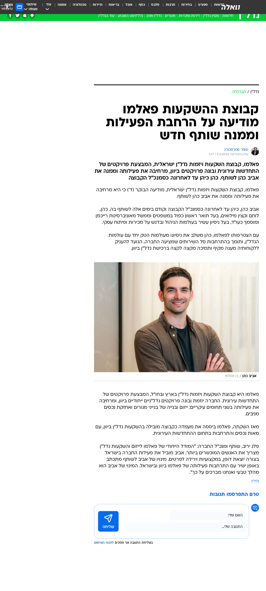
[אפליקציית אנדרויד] (32, 15)
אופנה (62, 4)
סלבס (155, 4)
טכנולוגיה (80, 4)
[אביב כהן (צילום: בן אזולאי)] (176, 321)
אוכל (128, 4)
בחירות (186, 4)
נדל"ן (255, 481)
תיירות (97, 4)
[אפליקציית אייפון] (25, 15)
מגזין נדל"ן (211, 16)
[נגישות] (7, 7)
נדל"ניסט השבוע (130, 16)
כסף (142, 4)
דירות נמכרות (189, 16)
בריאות (114, 4)
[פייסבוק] (10, 15)
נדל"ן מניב (154, 16)
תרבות (170, 4)
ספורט (203, 4)
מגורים (170, 16)
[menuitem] (200, 7)
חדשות (227, 16)
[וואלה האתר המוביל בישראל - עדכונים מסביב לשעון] (230, 7)
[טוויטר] (17, 15)
